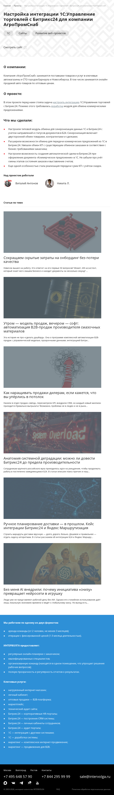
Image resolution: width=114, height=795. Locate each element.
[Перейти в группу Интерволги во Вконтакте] (13, 783)
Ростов (33, 770)
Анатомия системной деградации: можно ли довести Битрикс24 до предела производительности (49, 460)
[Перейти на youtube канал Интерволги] (37, 783)
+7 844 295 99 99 (56, 776)
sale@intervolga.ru (95, 776)
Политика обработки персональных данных (91, 789)
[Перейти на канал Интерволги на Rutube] (29, 783)
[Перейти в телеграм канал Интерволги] (21, 783)
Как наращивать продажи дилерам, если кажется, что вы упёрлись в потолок (50, 395)
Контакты (47, 770)
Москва (7, 770)
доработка (57, 106)
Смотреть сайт (13, 47)
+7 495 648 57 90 (18, 776)
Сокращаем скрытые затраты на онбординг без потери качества (51, 260)
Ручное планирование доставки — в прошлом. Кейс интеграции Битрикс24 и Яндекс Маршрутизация (49, 526)
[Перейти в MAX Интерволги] (5, 783)
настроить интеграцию (66, 102)
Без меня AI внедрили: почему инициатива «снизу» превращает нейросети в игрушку (48, 591)
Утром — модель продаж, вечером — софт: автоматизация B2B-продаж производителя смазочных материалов (52, 327)
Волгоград (21, 770)
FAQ (58, 789)
